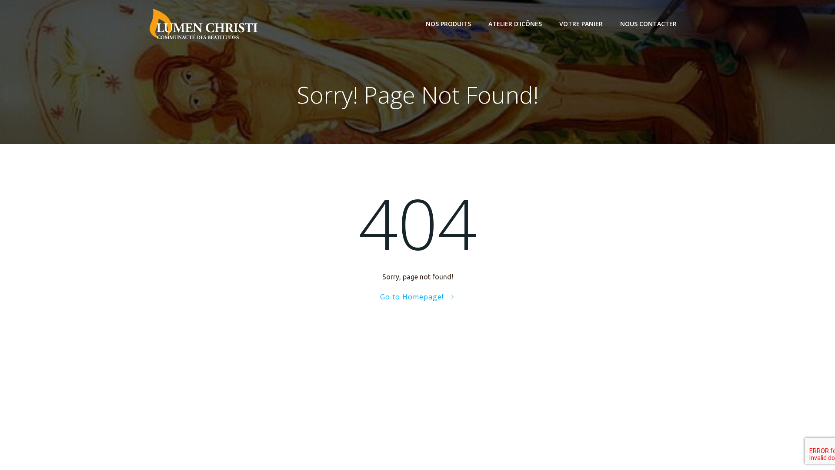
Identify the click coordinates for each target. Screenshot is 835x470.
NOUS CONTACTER (648, 24)
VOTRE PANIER (581, 24)
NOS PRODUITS (448, 24)
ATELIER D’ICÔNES (515, 24)
